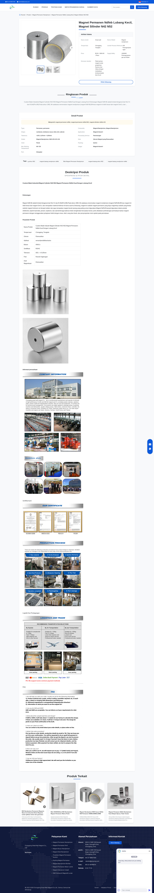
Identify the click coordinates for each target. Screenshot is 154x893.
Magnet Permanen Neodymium (41, 15)
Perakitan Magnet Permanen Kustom (62, 856)
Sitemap (116, 887)
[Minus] (149, 851)
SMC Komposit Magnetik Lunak (62, 873)
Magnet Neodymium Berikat (61, 863)
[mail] (150, 444)
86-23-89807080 (90, 858)
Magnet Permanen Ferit (60, 845)
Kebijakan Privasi (106, 887)
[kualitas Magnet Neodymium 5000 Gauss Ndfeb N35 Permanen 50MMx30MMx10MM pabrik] (91, 796)
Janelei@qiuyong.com (24, 1)
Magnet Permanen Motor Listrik (63, 867)
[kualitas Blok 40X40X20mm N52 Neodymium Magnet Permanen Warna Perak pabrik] (62, 796)
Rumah (35, 7)
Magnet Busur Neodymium (61, 848)
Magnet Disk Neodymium (61, 852)
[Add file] (118, 890)
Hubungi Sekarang (33, 820)
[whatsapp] (150, 449)
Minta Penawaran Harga (74, 7)
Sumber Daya (92, 7)
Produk (45, 7)
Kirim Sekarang (142, 7)
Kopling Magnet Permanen (61, 860)
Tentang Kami (56, 7)
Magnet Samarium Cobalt (61, 870)
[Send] (149, 890)
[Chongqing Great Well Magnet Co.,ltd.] (12, 7)
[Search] (132, 7)
